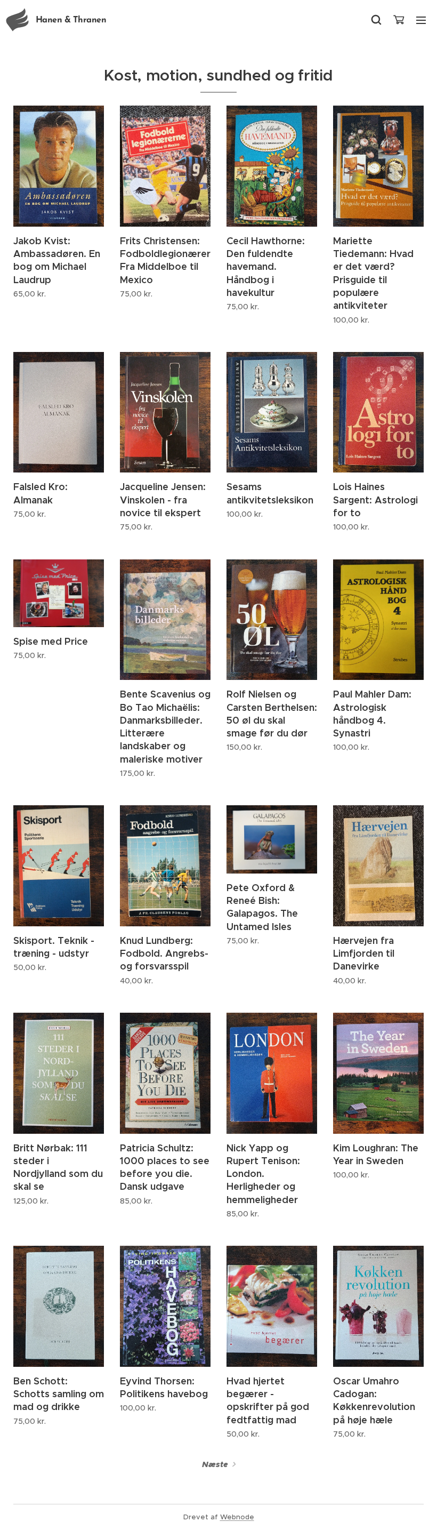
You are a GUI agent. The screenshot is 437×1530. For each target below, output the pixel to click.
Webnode (237, 1516)
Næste (215, 1464)
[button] (376, 19)
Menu (421, 19)
